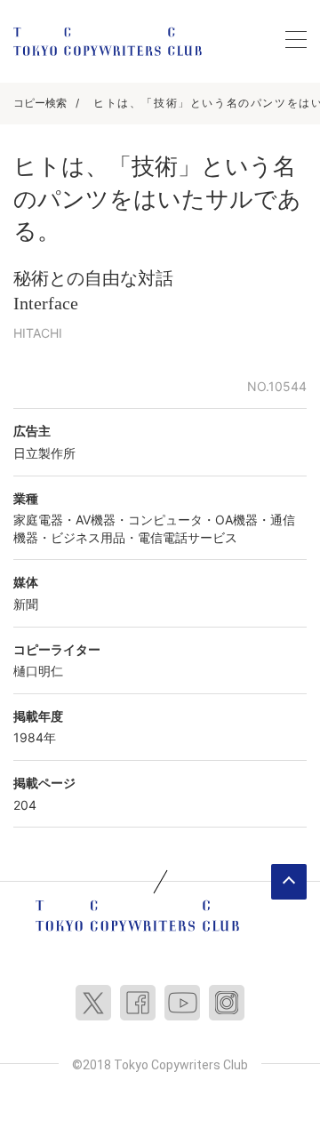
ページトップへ (289, 882)
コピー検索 (40, 102)
